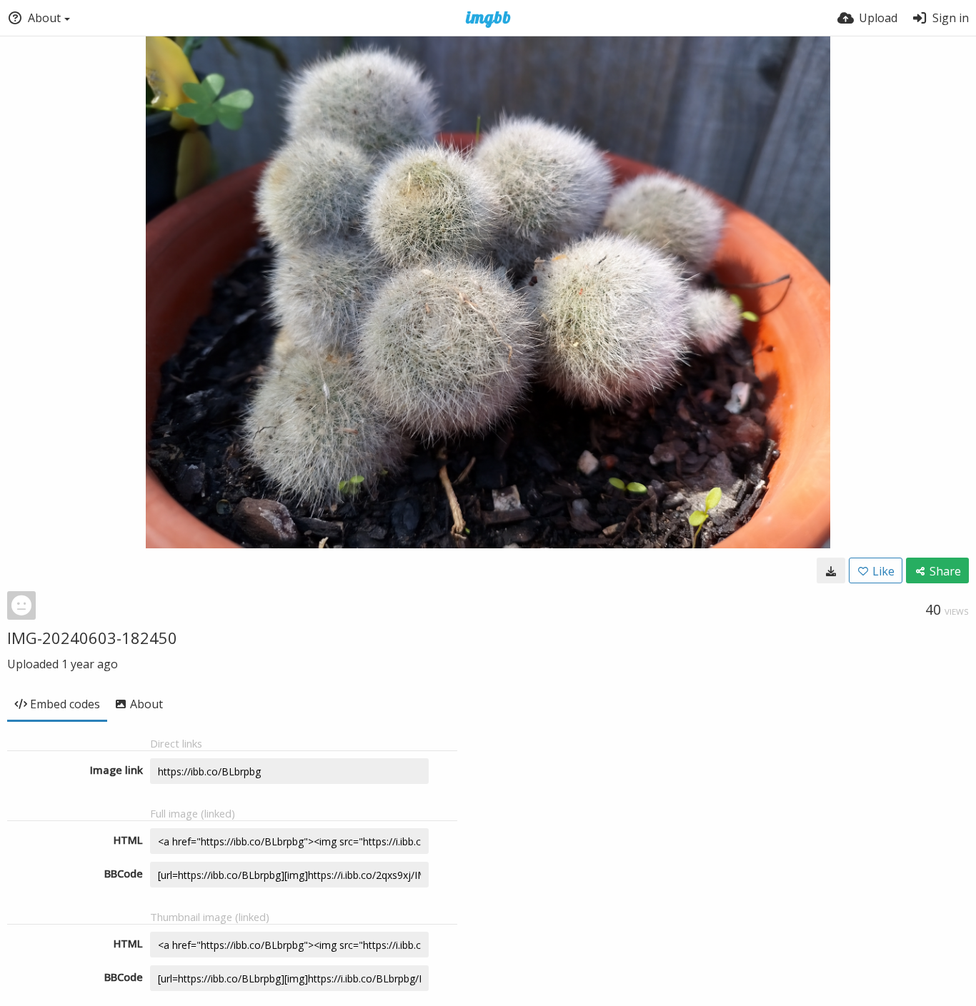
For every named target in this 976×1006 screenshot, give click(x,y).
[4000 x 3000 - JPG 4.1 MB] (831, 570)
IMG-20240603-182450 (92, 637)
